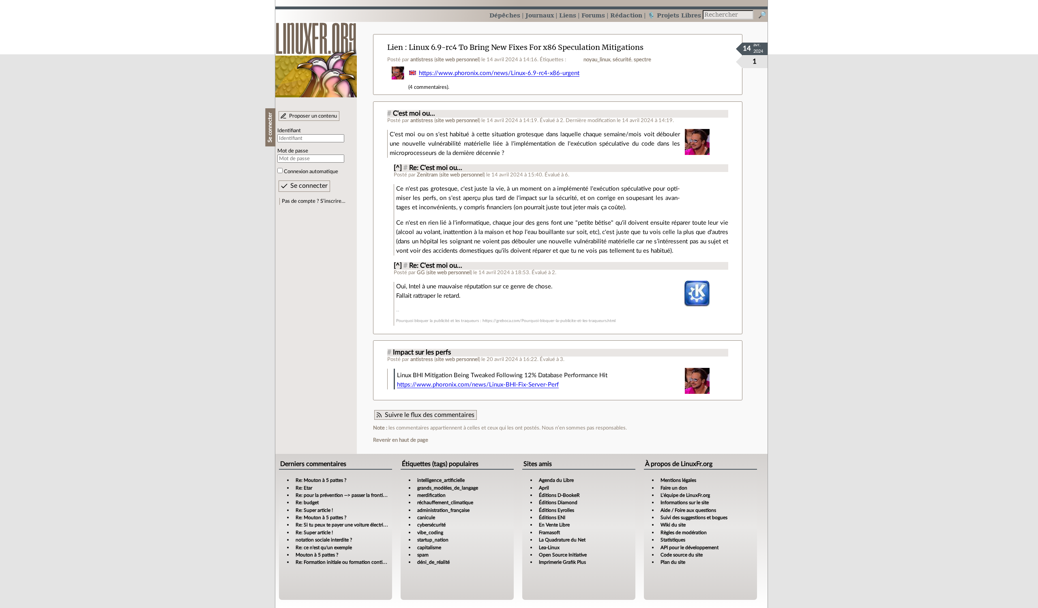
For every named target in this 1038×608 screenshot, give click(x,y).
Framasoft (549, 532)
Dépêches (504, 15)
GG (421, 272)
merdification (431, 495)
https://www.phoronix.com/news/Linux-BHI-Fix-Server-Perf (478, 385)
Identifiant (289, 130)
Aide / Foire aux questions (688, 510)
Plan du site (673, 562)
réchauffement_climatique (445, 502)
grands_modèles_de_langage (447, 488)
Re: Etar (304, 488)
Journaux (539, 15)
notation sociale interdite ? (324, 539)
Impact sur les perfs (422, 352)
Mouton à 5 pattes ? (317, 554)
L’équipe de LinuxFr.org (685, 495)
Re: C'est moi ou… (435, 168)
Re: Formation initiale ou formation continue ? (345, 562)
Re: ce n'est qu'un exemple (324, 547)
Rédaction (626, 15)
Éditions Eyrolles (556, 510)
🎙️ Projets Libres (674, 15)
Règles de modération (684, 532)
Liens (567, 15)
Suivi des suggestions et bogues (694, 517)
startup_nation (432, 539)
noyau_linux (596, 59)
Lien (395, 47)
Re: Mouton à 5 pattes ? (321, 480)
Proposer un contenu (313, 116)
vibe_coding (430, 532)
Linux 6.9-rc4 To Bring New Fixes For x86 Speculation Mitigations (526, 47)
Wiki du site (673, 524)
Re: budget (307, 502)
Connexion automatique (311, 171)
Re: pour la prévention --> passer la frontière (342, 495)
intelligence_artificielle (441, 480)
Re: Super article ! (314, 510)
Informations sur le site (685, 502)
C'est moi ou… (414, 113)
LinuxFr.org (316, 56)
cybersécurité (431, 524)
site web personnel (457, 59)
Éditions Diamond (558, 502)
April (544, 488)
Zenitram (427, 174)
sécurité (622, 59)
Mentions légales (678, 480)
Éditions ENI (552, 517)
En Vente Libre (554, 524)
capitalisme (429, 547)
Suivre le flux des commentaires (429, 415)
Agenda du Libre (556, 480)
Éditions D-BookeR (559, 495)
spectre (642, 59)
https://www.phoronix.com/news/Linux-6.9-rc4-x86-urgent (499, 73)
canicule (426, 517)
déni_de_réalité (433, 562)
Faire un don (674, 488)
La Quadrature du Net (562, 539)
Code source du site (682, 554)
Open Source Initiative (563, 554)
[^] (398, 168)
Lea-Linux (549, 547)
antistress (421, 59)
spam (423, 554)
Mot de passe (292, 150)
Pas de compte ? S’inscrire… (313, 201)
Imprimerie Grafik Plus (562, 562)
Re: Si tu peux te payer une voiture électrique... (345, 524)
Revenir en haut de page (400, 440)
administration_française (443, 510)
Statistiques (673, 539)
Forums (593, 15)
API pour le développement (689, 547)
